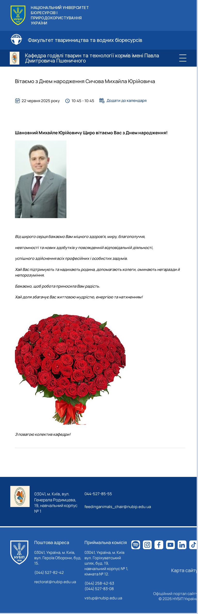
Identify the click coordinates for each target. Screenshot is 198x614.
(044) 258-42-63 (99, 583)
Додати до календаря (127, 100)
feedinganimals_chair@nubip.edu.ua (117, 506)
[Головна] (19, 552)
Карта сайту (184, 570)
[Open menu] (182, 58)
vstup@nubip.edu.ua (103, 598)
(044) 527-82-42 (49, 572)
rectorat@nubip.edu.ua (55, 581)
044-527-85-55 (98, 493)
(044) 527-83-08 (99, 588)
